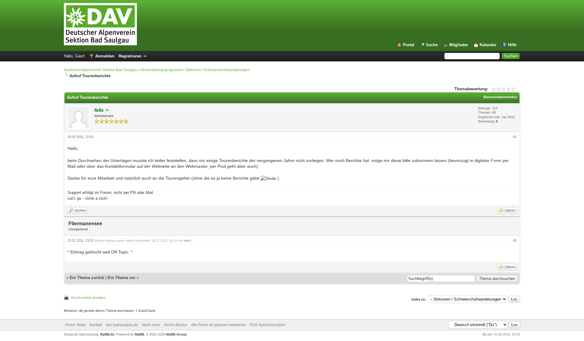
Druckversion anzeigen (88, 297)
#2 (514, 240)
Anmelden (104, 56)
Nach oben (151, 325)
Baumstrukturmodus (500, 97)
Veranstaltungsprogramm (161, 70)
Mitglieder (458, 45)
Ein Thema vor (121, 277)
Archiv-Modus (175, 325)
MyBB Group (176, 334)
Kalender (488, 45)
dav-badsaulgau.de (122, 325)
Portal (408, 45)
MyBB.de (107, 334)
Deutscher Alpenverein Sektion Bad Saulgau (100, 70)
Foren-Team (75, 325)
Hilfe (512, 45)
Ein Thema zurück (87, 277)
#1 (514, 137)
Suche (432, 45)
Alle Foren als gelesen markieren (218, 325)
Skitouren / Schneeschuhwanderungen (217, 70)
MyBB (139, 334)
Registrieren (130, 56)
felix (187, 240)
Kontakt (95, 325)
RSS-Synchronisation (267, 325)
